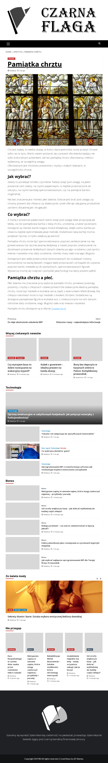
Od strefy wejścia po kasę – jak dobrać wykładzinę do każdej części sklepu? (93, 664)
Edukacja (11, 649)
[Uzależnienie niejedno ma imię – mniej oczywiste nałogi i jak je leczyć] (74, 643)
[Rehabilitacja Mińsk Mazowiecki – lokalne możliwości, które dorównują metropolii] (54, 643)
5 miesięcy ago (58, 532)
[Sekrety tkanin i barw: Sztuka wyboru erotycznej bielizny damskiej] (54, 597)
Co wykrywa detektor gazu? (55, 451)
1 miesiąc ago (57, 497)
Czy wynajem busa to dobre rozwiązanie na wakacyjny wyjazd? (20, 367)
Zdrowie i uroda (20, 610)
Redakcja (13, 71)
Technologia (12, 411)
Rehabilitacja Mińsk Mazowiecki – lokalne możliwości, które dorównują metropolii (53, 666)
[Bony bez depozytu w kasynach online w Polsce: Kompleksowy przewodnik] (87, 349)
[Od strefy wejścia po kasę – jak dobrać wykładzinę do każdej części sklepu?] (23, 510)
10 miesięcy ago (57, 374)
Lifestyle (11, 59)
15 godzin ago (14, 678)
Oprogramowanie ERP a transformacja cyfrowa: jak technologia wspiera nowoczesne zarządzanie (66, 468)
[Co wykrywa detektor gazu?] (23, 451)
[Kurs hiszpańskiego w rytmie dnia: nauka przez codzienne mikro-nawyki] (14, 643)
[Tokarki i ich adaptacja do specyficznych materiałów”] (23, 434)
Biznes (43, 488)
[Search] (99, 43)
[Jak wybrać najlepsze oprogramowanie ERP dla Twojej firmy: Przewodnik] (23, 561)
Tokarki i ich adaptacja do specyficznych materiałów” (68, 433)
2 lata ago (56, 473)
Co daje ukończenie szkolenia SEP (25, 321)
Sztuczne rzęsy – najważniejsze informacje (78, 321)
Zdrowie (63, 448)
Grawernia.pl (58, 308)
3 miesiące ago (58, 515)
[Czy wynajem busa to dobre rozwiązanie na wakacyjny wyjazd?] (21, 349)
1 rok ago (90, 377)
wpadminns (80, 377)
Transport (20, 358)
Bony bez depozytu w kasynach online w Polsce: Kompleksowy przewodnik (85, 369)
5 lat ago (22, 71)
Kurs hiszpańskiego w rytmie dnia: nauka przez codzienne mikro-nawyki (15, 664)
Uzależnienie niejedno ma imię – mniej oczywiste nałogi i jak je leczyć (73, 663)
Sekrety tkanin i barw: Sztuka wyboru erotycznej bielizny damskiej (45, 616)
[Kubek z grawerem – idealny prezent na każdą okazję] (54, 349)
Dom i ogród (45, 448)
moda (10, 610)
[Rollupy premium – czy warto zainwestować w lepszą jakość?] (23, 527)
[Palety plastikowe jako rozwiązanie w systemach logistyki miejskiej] (23, 544)
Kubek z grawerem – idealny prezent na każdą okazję (52, 367)
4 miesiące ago (24, 374)
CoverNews (65, 758)
